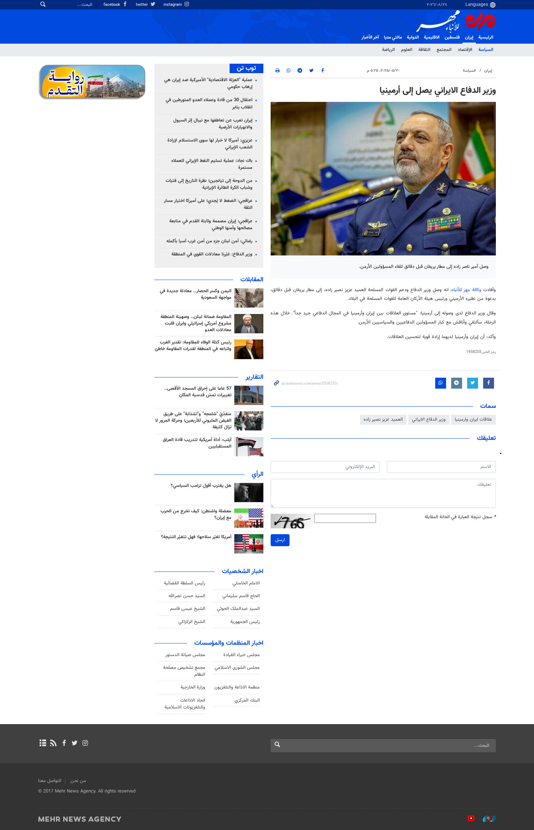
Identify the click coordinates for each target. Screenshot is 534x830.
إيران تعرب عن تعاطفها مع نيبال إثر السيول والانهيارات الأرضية (212, 124)
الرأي (257, 474)
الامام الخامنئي (246, 583)
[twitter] (74, 744)
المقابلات (251, 280)
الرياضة (388, 49)
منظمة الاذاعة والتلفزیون (237, 687)
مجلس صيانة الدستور (185, 655)
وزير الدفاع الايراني (429, 419)
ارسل (280, 540)
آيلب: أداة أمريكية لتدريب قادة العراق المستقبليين (197, 443)
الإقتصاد (465, 49)
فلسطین (452, 37)
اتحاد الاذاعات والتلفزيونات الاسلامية (185, 704)
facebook (112, 5)
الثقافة (424, 49)
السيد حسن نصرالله (187, 596)
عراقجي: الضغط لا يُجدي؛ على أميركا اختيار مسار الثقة (208, 204)
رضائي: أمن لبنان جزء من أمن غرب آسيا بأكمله (209, 241)
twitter (142, 5)
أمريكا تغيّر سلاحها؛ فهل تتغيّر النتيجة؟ (196, 537)
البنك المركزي (247, 700)
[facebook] (63, 744)
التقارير (254, 377)
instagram (173, 5)
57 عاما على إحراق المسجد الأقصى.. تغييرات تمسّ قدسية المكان (197, 392)
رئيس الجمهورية (245, 622)
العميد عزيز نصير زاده (383, 419)
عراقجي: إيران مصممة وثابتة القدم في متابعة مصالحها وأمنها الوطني (210, 225)
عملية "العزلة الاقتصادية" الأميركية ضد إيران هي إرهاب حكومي (208, 83)
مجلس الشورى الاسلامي (237, 667)
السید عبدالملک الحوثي (238, 608)
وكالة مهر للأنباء (466, 290)
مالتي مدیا (393, 37)
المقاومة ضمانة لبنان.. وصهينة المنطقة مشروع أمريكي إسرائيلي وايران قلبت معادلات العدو (196, 323)
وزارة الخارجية (193, 687)
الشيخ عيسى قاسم (187, 608)
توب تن (246, 68)
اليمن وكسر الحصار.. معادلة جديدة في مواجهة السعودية (195, 294)
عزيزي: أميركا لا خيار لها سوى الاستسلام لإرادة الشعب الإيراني (209, 144)
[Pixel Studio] (467, 818)
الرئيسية (485, 37)
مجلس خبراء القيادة (241, 655)
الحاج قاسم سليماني (241, 596)
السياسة (485, 49)
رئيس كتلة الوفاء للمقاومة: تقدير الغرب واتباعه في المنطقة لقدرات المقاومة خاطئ (193, 346)
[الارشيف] (42, 744)
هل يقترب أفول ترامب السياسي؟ (201, 485)
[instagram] (85, 744)
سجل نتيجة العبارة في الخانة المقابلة (460, 517)
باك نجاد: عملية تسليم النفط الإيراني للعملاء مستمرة (211, 164)
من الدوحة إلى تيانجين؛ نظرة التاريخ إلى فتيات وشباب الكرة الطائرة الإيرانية (209, 184)
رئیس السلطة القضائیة (184, 583)
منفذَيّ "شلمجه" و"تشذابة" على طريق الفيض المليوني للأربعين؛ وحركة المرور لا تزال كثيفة (193, 420)
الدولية (413, 37)
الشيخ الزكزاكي (191, 622)
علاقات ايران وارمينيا (473, 419)
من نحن (78, 781)
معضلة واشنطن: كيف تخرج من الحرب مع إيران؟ (196, 514)
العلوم (406, 49)
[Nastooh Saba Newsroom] (486, 818)
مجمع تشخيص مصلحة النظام (184, 671)
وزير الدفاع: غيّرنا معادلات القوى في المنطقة (211, 254)
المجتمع (444, 49)
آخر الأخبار (370, 37)
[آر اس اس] (53, 744)
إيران (469, 37)
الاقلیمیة (432, 37)
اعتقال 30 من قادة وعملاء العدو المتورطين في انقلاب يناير (209, 103)
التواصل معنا (49, 781)
